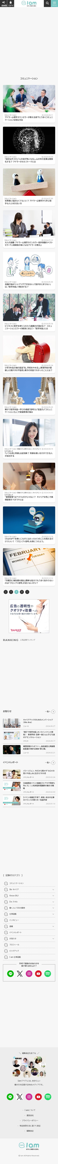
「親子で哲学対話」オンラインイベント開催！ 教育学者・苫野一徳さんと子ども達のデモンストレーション (39, 734)
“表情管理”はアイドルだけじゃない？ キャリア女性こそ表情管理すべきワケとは (29, 498)
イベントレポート (28, 777)
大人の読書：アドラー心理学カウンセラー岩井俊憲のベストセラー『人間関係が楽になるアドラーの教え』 (29, 244)
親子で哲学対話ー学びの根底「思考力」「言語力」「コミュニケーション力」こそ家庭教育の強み (28, 411)
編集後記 (30, 1131)
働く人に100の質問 (17, 908)
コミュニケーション (10, 115)
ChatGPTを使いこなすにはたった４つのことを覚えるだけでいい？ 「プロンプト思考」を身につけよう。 (29, 540)
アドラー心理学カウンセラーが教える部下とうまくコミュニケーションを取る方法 (29, 118)
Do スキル (13, 902)
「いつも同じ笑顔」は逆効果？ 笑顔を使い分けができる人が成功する (29, 454)
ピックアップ (14, 951)
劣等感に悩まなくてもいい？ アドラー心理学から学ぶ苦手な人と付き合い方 (28, 202)
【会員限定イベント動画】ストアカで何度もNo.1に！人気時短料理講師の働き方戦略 (39, 785)
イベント (25, 741)
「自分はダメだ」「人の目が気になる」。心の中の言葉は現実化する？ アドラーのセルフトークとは (29, 160)
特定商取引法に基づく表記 (30, 1126)
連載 (11, 926)
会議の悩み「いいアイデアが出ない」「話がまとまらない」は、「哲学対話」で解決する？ (28, 285)
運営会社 (30, 1115)
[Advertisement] (29, 30)
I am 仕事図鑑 (15, 957)
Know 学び (14, 896)
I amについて (30, 1110)
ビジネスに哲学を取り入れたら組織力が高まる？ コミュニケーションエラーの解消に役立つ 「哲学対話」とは (28, 327)
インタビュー (14, 920)
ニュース (26, 726)
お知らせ (12, 939)
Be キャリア (14, 889)
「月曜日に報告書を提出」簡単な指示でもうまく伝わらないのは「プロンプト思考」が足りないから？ (29, 582)
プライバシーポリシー (30, 1120)
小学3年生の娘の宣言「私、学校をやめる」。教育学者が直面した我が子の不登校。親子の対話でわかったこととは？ (28, 369)
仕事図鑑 (12, 914)
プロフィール (14, 945)
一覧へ (47, 711)
